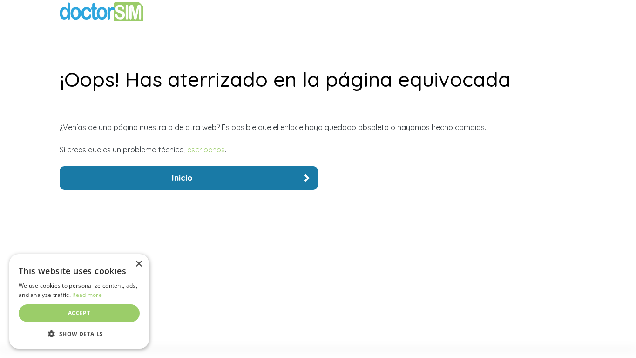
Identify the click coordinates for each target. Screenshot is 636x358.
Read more (87, 295)
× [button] (138, 264)
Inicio (182, 177)
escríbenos (206, 149)
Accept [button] (79, 313)
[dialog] (79, 301)
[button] (79, 333)
